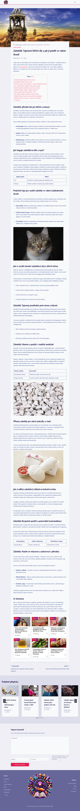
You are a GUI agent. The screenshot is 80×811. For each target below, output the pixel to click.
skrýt (32, 76)
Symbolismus (7, 789)
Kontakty (73, 791)
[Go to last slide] (4, 701)
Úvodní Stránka (72, 783)
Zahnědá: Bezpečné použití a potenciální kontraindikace (28, 96)
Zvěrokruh (6, 792)
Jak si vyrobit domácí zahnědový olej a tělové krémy (27, 86)
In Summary (17, 100)
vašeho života (24, 67)
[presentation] (10, 690)
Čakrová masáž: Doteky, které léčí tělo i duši (57, 668)
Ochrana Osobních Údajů (46, 806)
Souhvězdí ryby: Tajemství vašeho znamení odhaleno (22, 669)
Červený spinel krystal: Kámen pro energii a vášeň (30, 702)
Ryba (6, 795)
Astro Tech (17, 58)
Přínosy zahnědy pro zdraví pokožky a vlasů (25, 92)
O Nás (74, 788)
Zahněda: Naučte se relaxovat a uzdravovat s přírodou (27, 98)
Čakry (5, 781)
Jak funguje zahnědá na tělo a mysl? (23, 82)
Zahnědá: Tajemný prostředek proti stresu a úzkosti (27, 88)
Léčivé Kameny (17, 47)
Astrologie (6, 779)
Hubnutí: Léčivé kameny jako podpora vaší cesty (49, 702)
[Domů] (13, 44)
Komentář (15, 738)
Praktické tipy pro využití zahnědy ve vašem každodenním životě (30, 84)
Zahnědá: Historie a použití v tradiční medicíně (26, 90)
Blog (75, 786)
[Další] (75, 701)
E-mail (34, 759)
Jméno (14, 759)
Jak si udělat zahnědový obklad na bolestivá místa (26, 94)
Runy (5, 787)
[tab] (36, 717)
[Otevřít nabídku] (74, 2)
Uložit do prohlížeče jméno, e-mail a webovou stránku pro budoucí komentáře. (60, 757)
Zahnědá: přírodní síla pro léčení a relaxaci (24, 80)
